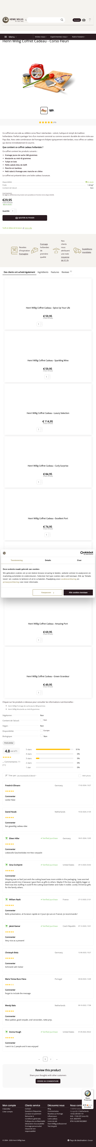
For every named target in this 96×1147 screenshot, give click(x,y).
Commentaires (53, 1111)
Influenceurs (52, 1116)
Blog (49, 1109)
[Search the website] (62, 20)
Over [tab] (79, 560)
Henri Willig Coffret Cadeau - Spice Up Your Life (48, 307)
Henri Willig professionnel (57, 1124)
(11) (54, 122)
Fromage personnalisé (33, 1126)
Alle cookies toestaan (78, 592)
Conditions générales (33, 1119)
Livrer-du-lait (52, 1121)
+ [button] (15, 210)
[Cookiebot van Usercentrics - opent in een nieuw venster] (82, 553)
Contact (28, 1109)
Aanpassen (46, 592)
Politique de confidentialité (35, 1121)
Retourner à (29, 1116)
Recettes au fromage (55, 1114)
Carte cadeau (52, 1119)
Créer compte (7, 1111)
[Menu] (92, 1090)
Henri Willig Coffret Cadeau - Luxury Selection (48, 413)
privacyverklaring (11, 582)
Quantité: (6, 211)
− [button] (15, 212)
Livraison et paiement (33, 1114)
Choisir (90, 1140)
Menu (12, 37)
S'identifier (6, 1109)
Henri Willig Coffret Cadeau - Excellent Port (48, 518)
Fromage (44, 244)
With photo (86, 776)
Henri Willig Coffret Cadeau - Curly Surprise (48, 465)
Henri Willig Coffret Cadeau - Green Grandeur (48, 676)
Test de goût (52, 1126)
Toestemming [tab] (17, 560)
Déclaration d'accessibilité (34, 1124)
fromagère (23, 254)
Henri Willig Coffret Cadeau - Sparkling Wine (48, 360)
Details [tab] (48, 560)
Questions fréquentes (33, 1111)
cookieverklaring (68, 579)
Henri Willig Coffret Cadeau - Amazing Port (48, 623)
